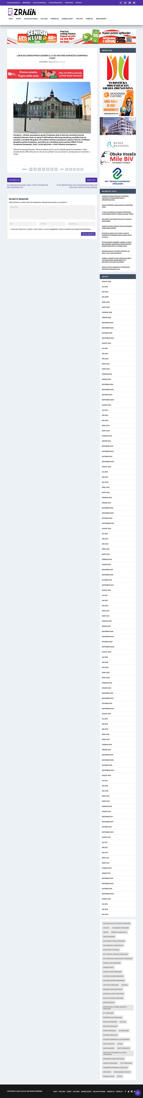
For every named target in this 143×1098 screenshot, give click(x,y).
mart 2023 (106, 492)
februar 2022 (107, 559)
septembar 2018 (108, 770)
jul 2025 (105, 348)
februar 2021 (107, 621)
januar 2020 (106, 688)
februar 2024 (107, 436)
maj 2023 (105, 482)
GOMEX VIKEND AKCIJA (119, 932)
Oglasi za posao (31, 19)
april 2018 (105, 796)
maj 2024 (105, 420)
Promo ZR (55, 19)
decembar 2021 (107, 569)
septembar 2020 (108, 647)
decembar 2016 (107, 878)
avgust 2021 (106, 590)
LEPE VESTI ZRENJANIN (111, 985)
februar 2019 (107, 744)
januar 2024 (106, 441)
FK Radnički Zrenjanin (120, 928)
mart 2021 (106, 616)
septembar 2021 (108, 585)
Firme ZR (89, 19)
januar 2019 (106, 750)
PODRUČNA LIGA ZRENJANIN (112, 1017)
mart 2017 (105, 863)
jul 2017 (105, 842)
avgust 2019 (106, 714)
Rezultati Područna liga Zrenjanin (116, 1039)
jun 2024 (105, 415)
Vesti (11, 19)
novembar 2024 (108, 389)
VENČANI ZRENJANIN (110, 1063)
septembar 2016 (108, 894)
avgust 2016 (106, 899)
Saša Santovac (108, 1044)
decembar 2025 (107, 322)
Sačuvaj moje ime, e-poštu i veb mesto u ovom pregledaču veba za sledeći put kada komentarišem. (51, 229)
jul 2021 (105, 595)
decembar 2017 (107, 816)
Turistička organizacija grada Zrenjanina (114, 1053)
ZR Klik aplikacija (13, 2)
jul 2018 (105, 780)
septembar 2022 (108, 523)
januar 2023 (106, 503)
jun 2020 (105, 662)
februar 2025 (107, 374)
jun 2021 (105, 600)
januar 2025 (106, 379)
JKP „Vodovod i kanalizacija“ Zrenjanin (117, 958)
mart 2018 (106, 801)
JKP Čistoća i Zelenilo (111, 950)
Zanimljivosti (67, 19)
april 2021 (105, 611)
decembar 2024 (107, 384)
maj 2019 (105, 729)
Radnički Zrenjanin (110, 1035)
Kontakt (79, 2)
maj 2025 (105, 359)
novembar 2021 (107, 575)
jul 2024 (105, 410)
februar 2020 (107, 683)
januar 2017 (106, 873)
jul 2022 (105, 533)
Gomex (105, 932)
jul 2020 (105, 657)
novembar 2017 (107, 822)
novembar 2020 (108, 636)
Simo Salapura (108, 1048)
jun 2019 (105, 724)
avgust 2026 (106, 281)
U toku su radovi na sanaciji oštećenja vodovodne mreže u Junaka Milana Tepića (117, 213)
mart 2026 (106, 307)
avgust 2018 (106, 775)
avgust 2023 (106, 467)
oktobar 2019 (107, 703)
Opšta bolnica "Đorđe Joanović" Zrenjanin (115, 1008)
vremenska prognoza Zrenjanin (115, 1067)
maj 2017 (105, 852)
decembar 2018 (107, 755)
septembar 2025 (108, 338)
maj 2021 (105, 606)
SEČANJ (119, 1044)
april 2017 (105, 858)
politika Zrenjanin (110, 1026)
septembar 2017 (108, 832)
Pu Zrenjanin (124, 1030)
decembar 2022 (107, 508)
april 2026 (106, 302)
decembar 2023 (107, 446)
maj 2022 (105, 544)
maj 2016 (105, 914)
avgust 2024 (106, 405)
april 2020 (106, 672)
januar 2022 (106, 564)
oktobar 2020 (107, 641)
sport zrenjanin (123, 1048)
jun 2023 (105, 477)
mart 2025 (106, 369)
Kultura (44, 19)
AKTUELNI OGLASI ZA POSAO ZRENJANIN (116, 923)
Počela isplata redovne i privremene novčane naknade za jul (116, 268)
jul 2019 (105, 719)
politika (123, 1022)
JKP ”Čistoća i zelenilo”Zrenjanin (115, 954)
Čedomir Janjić (108, 1076)
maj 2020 (105, 667)
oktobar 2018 (107, 765)
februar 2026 (107, 312)
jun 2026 (105, 292)
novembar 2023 (108, 451)
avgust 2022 (106, 528)
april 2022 (106, 549)
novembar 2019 (107, 698)
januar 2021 (106, 626)
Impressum (26, 2)
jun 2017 (105, 847)
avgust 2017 (106, 837)
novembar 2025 (108, 328)
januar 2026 (106, 317)
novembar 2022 (108, 513)
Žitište (119, 1076)
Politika (79, 19)
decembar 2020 (107, 631)
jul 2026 (105, 286)
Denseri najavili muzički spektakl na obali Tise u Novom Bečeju (115, 252)
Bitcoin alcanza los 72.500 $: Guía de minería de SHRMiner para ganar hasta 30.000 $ (117, 235)
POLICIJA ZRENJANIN (110, 1022)
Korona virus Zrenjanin (112, 972)
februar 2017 (107, 868)
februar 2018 (107, 806)
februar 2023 (107, 497)
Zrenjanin (107, 1072)
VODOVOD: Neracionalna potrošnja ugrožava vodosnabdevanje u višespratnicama (115, 198)
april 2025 (106, 364)
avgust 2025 (106, 343)
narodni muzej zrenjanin (112, 989)
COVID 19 (106, 928)
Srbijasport (101, 19)
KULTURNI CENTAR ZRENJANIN (113, 976)
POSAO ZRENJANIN (109, 1030)
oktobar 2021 (107, 580)
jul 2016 (105, 904)
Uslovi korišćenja (39, 2)
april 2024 (106, 425)
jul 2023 (105, 472)
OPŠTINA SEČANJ (108, 1002)
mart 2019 (106, 739)
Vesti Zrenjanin (126, 1063)
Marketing (69, 2)
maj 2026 (105, 297)
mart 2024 (106, 431)
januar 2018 (106, 811)
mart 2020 (106, 677)
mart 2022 (106, 554)
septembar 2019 (108, 708)
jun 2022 (105, 539)
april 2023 (106, 487)
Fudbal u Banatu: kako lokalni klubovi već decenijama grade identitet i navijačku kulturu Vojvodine (116, 260)
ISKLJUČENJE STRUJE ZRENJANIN (114, 941)
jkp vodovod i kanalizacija (113, 945)
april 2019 (105, 734)
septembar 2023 (108, 461)
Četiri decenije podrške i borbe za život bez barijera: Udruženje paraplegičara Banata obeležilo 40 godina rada (117, 244)
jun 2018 (105, 786)
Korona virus (108, 967)
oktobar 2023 (107, 456)
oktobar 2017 (107, 827)
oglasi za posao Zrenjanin (113, 998)
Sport (18, 19)
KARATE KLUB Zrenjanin (111, 963)
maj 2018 (105, 791)
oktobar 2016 (107, 888)
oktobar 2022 (107, 518)
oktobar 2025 (107, 333)
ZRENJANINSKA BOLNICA (122, 1072)
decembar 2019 (107, 693)
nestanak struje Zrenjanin (113, 994)
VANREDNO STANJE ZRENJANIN (113, 1059)
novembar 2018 (108, 760)
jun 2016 (105, 909)
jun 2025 (105, 353)
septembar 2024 (108, 400)
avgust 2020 (106, 652)
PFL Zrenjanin (108, 1013)
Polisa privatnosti (56, 2)
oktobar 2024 (107, 394)
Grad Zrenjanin (109, 936)
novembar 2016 (107, 883)
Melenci (125, 985)
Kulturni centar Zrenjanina (113, 980)
